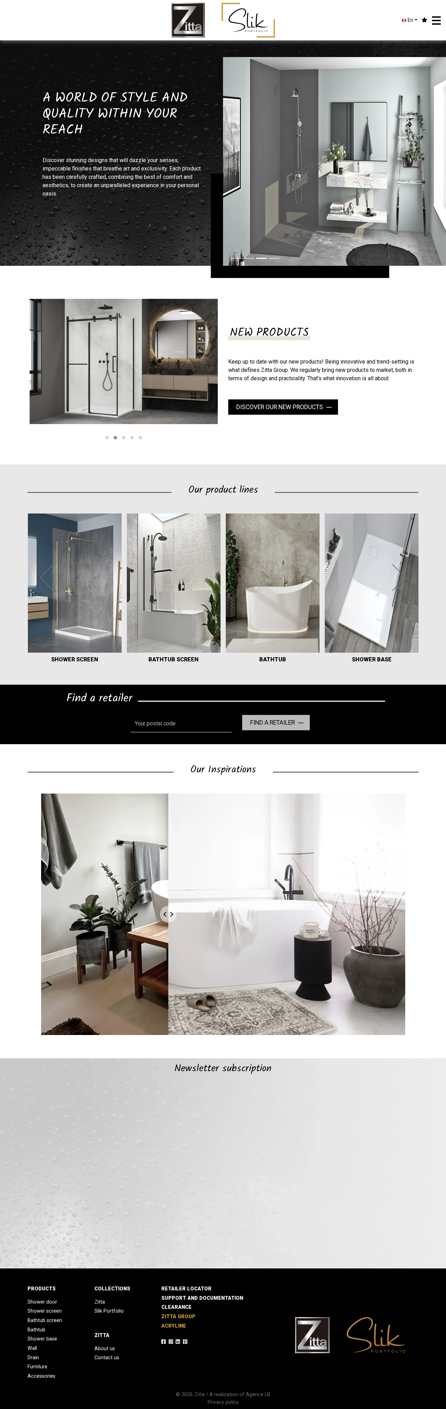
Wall (32, 1348)
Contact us (106, 1358)
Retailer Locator (186, 1289)
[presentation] (47, 577)
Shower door (42, 1302)
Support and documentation (202, 1298)
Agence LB (258, 1395)
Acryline (173, 1326)
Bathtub (36, 1330)
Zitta (99, 1302)
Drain (33, 1358)
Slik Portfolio (109, 1311)
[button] (436, 20)
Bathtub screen (45, 1320)
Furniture (37, 1367)
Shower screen (45, 1311)
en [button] (409, 20)
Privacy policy (223, 1402)
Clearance (176, 1307)
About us (104, 1349)
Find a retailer (272, 722)
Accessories (41, 1376)
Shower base (42, 1339)
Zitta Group (178, 1317)
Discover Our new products (279, 407)
